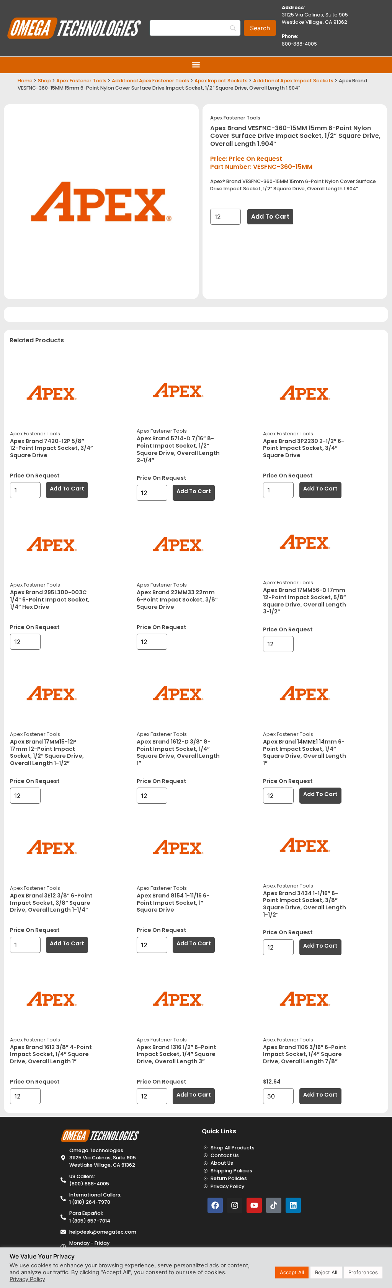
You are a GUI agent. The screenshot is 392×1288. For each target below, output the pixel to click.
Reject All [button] (326, 1272)
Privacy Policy (27, 1279)
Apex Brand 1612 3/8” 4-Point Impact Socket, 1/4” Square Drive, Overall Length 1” (51, 1054)
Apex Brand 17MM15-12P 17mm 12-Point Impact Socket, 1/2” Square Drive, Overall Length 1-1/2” (47, 752)
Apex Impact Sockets (221, 80)
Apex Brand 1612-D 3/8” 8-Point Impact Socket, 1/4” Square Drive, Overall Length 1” (178, 752)
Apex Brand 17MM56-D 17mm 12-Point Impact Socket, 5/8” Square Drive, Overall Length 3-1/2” (304, 600)
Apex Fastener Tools (81, 80)
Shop (44, 80)
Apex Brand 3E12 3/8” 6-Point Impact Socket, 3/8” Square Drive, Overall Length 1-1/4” (51, 903)
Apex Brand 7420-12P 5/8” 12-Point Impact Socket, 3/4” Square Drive (51, 448)
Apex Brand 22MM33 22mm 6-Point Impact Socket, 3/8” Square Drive (177, 599)
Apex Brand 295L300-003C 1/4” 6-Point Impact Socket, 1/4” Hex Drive (50, 599)
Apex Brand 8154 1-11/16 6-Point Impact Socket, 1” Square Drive (173, 903)
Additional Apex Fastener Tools (150, 80)
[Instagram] (234, 1205)
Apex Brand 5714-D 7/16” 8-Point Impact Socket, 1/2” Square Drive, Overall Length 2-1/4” (178, 449)
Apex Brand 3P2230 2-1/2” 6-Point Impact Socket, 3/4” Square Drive (303, 448)
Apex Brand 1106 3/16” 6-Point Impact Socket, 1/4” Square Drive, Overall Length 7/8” (304, 1054)
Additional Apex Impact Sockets (293, 80)
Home (25, 80)
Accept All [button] (292, 1272)
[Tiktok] (273, 1205)
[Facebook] (215, 1205)
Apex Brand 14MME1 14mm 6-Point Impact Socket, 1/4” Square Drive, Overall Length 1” (304, 752)
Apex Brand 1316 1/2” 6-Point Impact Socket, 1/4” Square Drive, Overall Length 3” (176, 1054)
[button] (196, 65)
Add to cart (270, 216)
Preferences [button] (363, 1272)
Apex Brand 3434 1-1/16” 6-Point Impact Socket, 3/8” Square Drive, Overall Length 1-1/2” (304, 904)
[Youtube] (254, 1205)
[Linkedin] (293, 1205)
